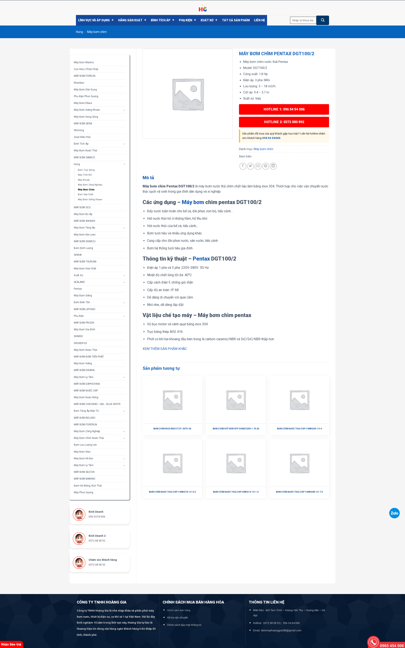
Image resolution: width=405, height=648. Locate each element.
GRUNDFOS (80, 343)
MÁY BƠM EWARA (84, 370)
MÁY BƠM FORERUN (85, 424)
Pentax (78, 288)
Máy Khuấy (84, 180)
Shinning (79, 130)
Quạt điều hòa (82, 137)
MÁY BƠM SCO (82, 207)
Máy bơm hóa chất (85, 268)
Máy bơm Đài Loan (85, 234)
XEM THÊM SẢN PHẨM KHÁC (165, 349)
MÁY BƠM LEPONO (84, 309)
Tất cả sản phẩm (236, 20)
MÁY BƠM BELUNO (84, 417)
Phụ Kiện (185, 20)
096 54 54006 (271, 138)
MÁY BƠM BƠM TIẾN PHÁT (89, 356)
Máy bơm (193, 202)
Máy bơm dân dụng (85, 89)
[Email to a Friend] (258, 166)
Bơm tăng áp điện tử (86, 410)
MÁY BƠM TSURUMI (85, 261)
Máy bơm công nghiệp (90, 184)
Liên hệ (259, 20)
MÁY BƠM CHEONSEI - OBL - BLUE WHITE (97, 404)
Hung (79, 32)
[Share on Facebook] (242, 166)
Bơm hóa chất (85, 194)
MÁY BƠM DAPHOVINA (87, 383)
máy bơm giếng (83, 363)
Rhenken (79, 82)
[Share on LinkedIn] (273, 166)
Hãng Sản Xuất (130, 20)
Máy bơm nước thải (85, 150)
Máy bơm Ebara (83, 103)
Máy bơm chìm (97, 32)
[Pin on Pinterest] (265, 166)
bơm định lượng (83, 248)
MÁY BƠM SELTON (84, 472)
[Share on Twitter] (250, 166)
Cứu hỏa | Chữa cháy (86, 69)
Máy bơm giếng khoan (90, 199)
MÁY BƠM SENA (83, 123)
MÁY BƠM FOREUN (84, 75)
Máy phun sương (83, 492)
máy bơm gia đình (84, 329)
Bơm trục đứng (86, 170)
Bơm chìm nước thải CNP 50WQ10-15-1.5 (236, 492)
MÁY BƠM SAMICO (84, 157)
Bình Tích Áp (160, 20)
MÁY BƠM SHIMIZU (85, 241)
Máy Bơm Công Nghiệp (87, 431)
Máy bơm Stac (82, 451)
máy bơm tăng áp (84, 227)
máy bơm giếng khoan (87, 109)
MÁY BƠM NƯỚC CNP (86, 390)
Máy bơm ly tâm (83, 377)
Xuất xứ (207, 20)
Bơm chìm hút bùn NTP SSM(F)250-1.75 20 (236, 429)
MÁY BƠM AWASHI (84, 220)
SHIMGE (78, 336)
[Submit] (322, 20)
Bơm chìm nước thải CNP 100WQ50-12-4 (299, 429)
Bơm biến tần (82, 302)
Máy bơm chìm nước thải (89, 438)
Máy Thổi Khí (85, 174)
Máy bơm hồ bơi (83, 458)
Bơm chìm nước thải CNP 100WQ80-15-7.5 (299, 492)
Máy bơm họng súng (86, 116)
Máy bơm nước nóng (86, 397)
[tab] (148, 178)
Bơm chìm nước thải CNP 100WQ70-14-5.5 (172, 492)
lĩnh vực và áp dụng (94, 20)
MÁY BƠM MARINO (84, 478)
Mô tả (148, 177)
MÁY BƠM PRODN (84, 322)
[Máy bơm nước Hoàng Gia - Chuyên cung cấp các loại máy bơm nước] (202, 7)
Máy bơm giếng (83, 295)
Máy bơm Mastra (84, 62)
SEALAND (79, 282)
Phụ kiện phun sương (86, 96)
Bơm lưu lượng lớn (85, 444)
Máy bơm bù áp (83, 214)
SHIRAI (78, 254)
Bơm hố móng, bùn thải (88, 485)
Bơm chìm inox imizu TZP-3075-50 (172, 429)
